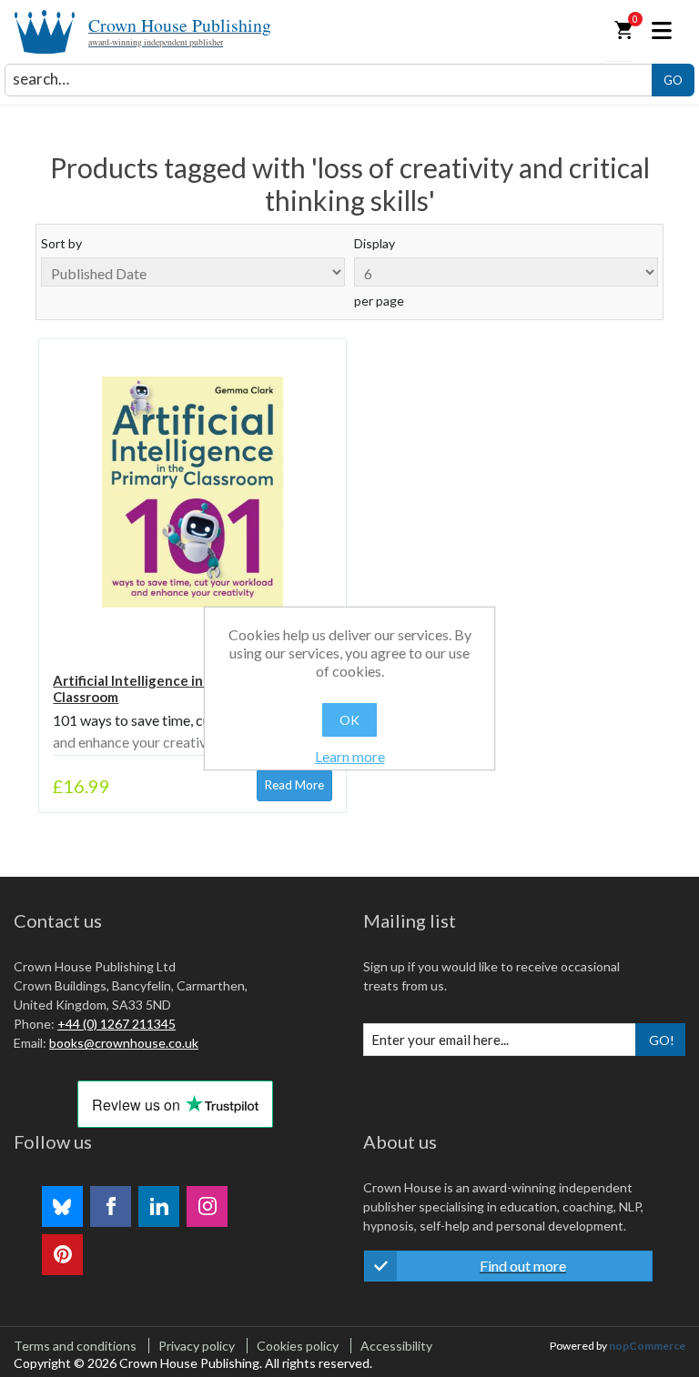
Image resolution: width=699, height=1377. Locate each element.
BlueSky (62, 1206)
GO (673, 80)
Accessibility (396, 1345)
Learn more (350, 756)
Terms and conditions (75, 1345)
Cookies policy (298, 1345)
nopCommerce (647, 1345)
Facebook (110, 1206)
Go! (661, 1040)
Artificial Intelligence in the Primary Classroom (166, 688)
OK (349, 720)
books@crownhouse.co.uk (123, 1042)
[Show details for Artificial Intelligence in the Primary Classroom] (192, 492)
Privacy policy (196, 1345)
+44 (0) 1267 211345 (116, 1023)
